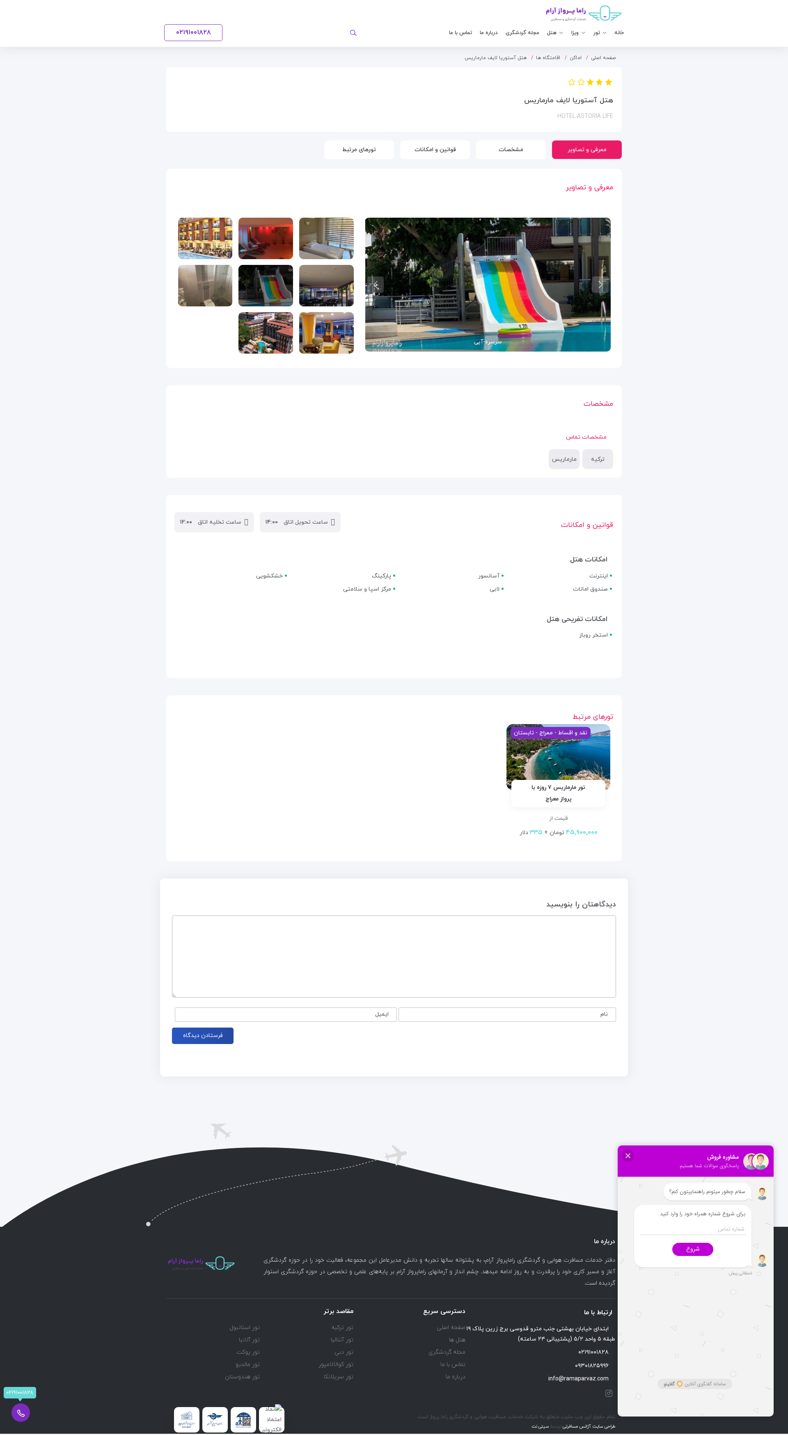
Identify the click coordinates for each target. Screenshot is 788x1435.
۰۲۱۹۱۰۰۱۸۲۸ (593, 1352)
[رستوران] (326, 285)
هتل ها (457, 1340)
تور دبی (343, 1352)
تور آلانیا (249, 1340)
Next (375, 284)
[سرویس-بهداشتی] (205, 285)
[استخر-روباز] (205, 238)
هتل (552, 33)
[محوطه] (265, 333)
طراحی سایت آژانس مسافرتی (588, 1427)
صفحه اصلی (603, 58)
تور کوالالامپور (335, 1364)
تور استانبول (244, 1328)
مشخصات (511, 150)
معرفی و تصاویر (587, 150)
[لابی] (326, 333)
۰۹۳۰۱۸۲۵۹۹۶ (592, 1366)
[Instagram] (607, 1393)
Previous (600, 284)
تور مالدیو (248, 1364)
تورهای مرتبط (359, 150)
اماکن (576, 58)
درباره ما (488, 33)
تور (596, 33)
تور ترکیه (342, 1328)
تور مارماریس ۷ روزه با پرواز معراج (558, 793)
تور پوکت (248, 1352)
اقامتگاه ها (548, 58)
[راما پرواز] (584, 13)
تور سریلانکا (338, 1377)
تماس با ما (460, 33)
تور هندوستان (242, 1377)
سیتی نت (540, 1427)
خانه (619, 33)
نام (604, 1015)
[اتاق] (326, 238)
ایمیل (382, 1015)
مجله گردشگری (522, 33)
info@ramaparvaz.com (578, 1379)
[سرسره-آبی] (265, 285)
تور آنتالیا (342, 1340)
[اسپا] (265, 238)
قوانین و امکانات (435, 150)
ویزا (575, 33)
